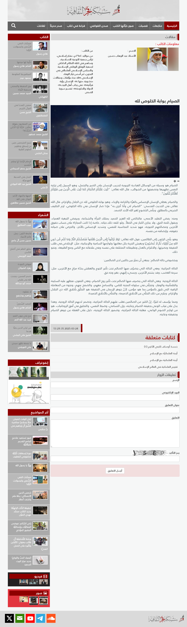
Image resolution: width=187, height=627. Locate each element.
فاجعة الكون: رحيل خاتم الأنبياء (22, 235)
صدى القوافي (99, 25)
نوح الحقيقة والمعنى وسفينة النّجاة (21, 87)
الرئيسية (172, 25)
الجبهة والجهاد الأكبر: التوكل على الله (21, 197)
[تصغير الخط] (178, 181)
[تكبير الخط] (175, 181)
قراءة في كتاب (76, 25)
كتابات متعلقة (160, 337)
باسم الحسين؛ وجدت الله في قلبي (21, 278)
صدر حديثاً (56, 25)
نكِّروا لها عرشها (24, 62)
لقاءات (41, 25)
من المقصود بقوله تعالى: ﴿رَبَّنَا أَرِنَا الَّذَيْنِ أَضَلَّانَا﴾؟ (21, 127)
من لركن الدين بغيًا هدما (22, 329)
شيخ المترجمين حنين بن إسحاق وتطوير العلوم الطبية (21, 146)
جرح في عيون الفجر (22, 316)
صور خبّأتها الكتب (123, 25)
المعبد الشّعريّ (24, 304)
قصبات (143, 25)
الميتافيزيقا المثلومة (21, 74)
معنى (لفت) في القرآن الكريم (22, 106)
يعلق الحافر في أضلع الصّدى (20, 250)
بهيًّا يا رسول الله (23, 221)
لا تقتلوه (27, 292)
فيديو (38, 576)
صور (39, 593)
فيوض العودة (24, 264)
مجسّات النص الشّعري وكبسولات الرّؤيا (22, 46)
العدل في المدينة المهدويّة (22, 178)
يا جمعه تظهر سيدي (21, 343)
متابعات (157, 25)
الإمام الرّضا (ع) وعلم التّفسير (21, 163)
